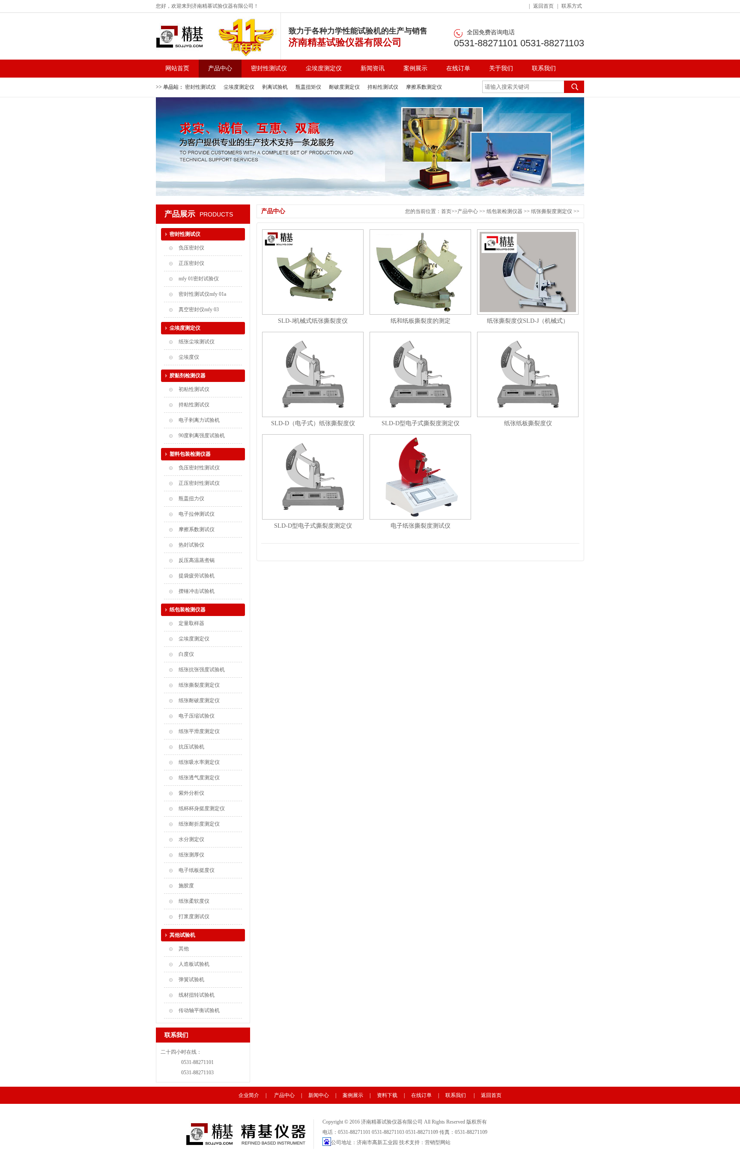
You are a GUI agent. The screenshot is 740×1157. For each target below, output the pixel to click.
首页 (446, 211)
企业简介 (249, 1095)
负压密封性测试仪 (199, 468)
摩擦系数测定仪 (424, 87)
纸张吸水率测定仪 (199, 762)
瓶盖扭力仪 (191, 499)
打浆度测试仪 (194, 917)
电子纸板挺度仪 (197, 870)
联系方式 (571, 6)
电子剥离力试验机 (199, 420)
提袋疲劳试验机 (197, 576)
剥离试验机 (275, 87)
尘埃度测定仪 (324, 68)
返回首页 (543, 6)
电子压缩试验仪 (197, 716)
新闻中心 (318, 1095)
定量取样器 (191, 623)
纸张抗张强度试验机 (202, 670)
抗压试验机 (191, 747)
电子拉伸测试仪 (197, 514)
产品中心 (220, 68)
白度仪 (186, 654)
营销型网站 (438, 1142)
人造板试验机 (194, 964)
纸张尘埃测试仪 (197, 342)
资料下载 (387, 1095)
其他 (184, 949)
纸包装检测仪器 (188, 610)
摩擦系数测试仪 (197, 529)
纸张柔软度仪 (194, 901)
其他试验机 (182, 935)
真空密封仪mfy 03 (199, 310)
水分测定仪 (191, 839)
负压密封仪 (191, 248)
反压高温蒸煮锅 (197, 560)
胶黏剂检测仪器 (188, 376)
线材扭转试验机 (197, 995)
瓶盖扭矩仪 (308, 87)
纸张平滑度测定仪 (199, 731)
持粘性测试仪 (382, 87)
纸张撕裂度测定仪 (199, 685)
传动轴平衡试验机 (199, 1010)
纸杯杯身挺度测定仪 (202, 808)
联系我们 (544, 68)
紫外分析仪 (191, 793)
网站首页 (177, 68)
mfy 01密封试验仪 (199, 279)
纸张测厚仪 (191, 855)
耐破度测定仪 (344, 87)
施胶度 (186, 886)
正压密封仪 (191, 263)
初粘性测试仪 (194, 389)
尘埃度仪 (189, 357)
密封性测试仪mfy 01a (202, 294)
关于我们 (501, 68)
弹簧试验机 (191, 980)
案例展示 (415, 68)
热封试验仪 (191, 545)
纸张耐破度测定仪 (199, 700)
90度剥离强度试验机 (202, 436)
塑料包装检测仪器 (190, 454)
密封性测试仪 (269, 68)
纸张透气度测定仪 (199, 778)
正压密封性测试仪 (199, 483)
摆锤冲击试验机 (197, 591)
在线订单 (458, 68)
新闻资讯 (373, 68)
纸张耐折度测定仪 (199, 824)
